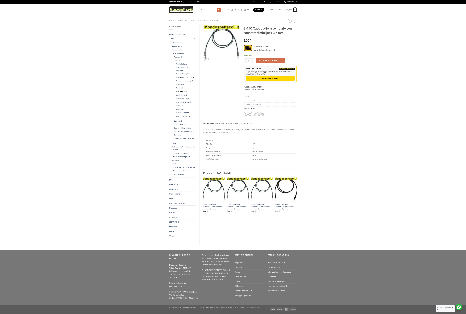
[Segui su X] (238, 10)
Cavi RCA (179, 106)
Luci (171, 198)
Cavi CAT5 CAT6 (180, 124)
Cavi (203, 21)
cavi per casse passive (184, 102)
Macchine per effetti (177, 203)
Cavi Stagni (180, 109)
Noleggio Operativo (243, 295)
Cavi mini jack (214, 21)
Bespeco (253, 108)
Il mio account (240, 276)
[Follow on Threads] (242, 10)
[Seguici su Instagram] (232, 10)
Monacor (173, 208)
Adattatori (178, 57)
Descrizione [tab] (208, 123)
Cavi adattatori (181, 64)
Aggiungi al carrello (270, 61)
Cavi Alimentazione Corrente (183, 68)
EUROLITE (173, 184)
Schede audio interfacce (181, 171)
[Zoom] (206, 59)
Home (171, 21)
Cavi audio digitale (183, 74)
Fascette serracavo (183, 116)
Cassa (237, 272)
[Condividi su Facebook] (246, 114)
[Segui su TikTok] (235, 10)
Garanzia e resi (274, 267)
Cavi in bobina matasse (182, 128)
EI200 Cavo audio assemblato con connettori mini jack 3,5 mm (261, 206)
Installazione (174, 194)
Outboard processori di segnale (183, 167)
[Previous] (203, 197)
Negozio (238, 262)
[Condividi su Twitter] (250, 114)
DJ (170, 180)
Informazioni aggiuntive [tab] (226, 123)
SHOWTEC (174, 222)
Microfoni (175, 160)
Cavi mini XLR (181, 95)
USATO (172, 231)
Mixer (174, 164)
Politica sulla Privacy (276, 262)
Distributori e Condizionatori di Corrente (184, 148)
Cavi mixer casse (182, 98)
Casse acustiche (177, 50)
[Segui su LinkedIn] (245, 10)
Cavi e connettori (191, 21)
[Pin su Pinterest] (259, 114)
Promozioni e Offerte (276, 290)
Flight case (173, 189)
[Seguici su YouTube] (248, 10)
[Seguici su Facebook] (229, 10)
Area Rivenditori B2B (243, 290)
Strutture (173, 227)
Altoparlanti (176, 43)
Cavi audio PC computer (185, 77)
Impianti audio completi (181, 153)
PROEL (172, 212)
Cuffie (174, 143)
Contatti (278, 2)
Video (171, 236)
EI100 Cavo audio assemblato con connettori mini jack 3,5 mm (237, 206)
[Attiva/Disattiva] (195, 38)
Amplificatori (177, 46)
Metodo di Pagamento (277, 281)
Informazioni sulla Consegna (263, 2)
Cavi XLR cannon (182, 113)
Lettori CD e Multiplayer (181, 157)
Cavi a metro (178, 121)
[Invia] (219, 10)
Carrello (238, 267)
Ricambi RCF (174, 217)
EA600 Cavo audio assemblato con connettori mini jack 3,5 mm (285, 206)
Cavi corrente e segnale (185, 81)
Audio (179, 21)
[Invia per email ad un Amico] (255, 114)
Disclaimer (272, 276)
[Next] (296, 197)
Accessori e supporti (177, 34)
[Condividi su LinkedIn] (263, 114)
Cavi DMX (180, 84)
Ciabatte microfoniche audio (185, 131)
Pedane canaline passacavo (184, 138)
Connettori (178, 135)
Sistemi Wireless (178, 174)
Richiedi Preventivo (270, 78)
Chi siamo (239, 286)
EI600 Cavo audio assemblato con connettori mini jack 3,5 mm (213, 206)
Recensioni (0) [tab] (245, 123)
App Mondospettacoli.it (277, 286)
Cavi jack (179, 88)
